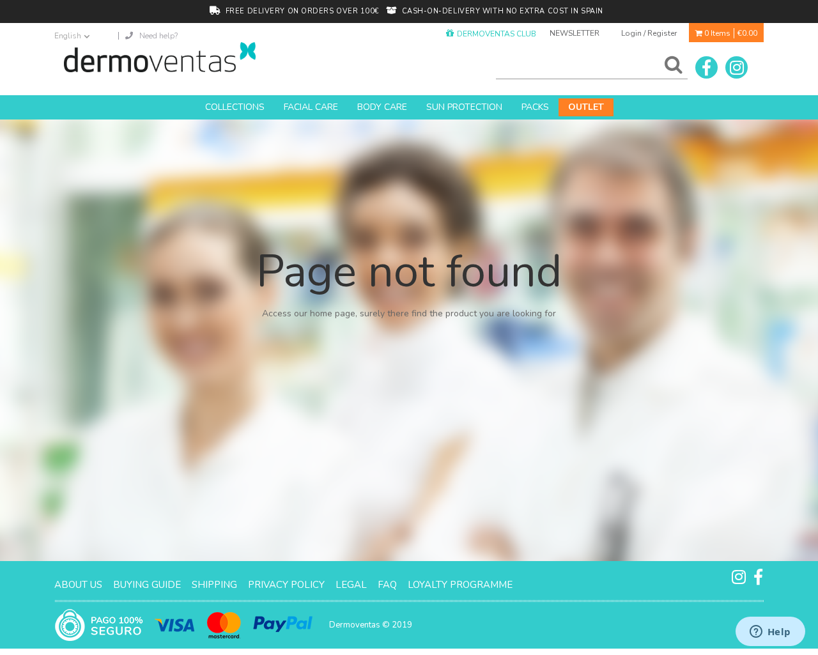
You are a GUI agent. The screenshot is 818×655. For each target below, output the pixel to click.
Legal (351, 584)
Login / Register (649, 33)
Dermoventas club (496, 34)
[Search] (671, 67)
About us (78, 584)
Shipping (214, 584)
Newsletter (574, 33)
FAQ (387, 584)
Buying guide (147, 584)
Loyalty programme (460, 584)
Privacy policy (286, 584)
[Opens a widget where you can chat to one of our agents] (770, 633)
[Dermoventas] (160, 57)
